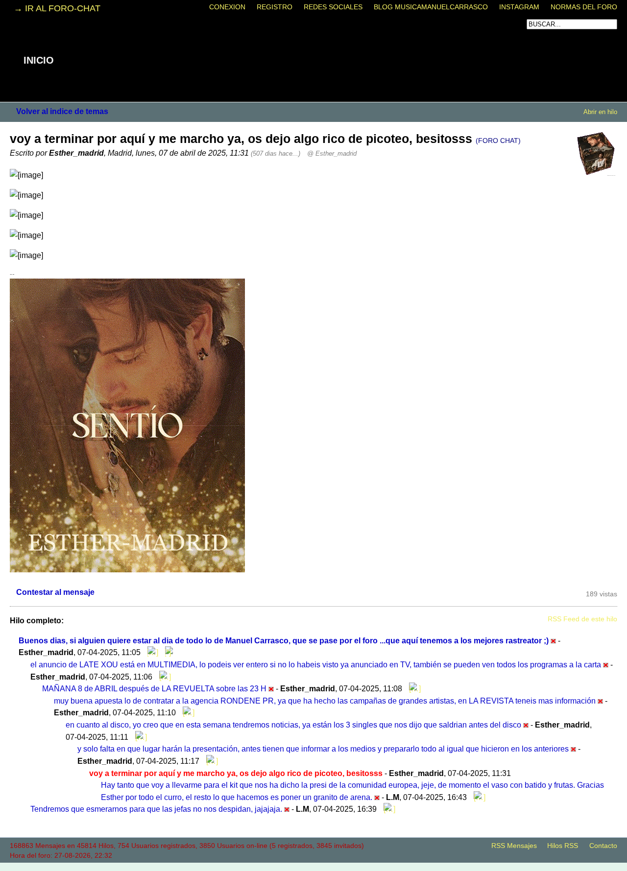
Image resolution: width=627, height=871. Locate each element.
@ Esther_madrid (332, 153)
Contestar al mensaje (55, 592)
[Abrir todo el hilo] (166, 652)
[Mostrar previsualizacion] (150, 652)
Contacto (603, 845)
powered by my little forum (313, 866)
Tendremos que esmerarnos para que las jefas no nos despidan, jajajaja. (156, 808)
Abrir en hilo (600, 112)
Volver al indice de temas (62, 111)
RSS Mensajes (514, 845)
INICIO (39, 60)
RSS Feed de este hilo (582, 619)
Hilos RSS (562, 845)
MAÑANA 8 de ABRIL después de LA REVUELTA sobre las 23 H (154, 688)
